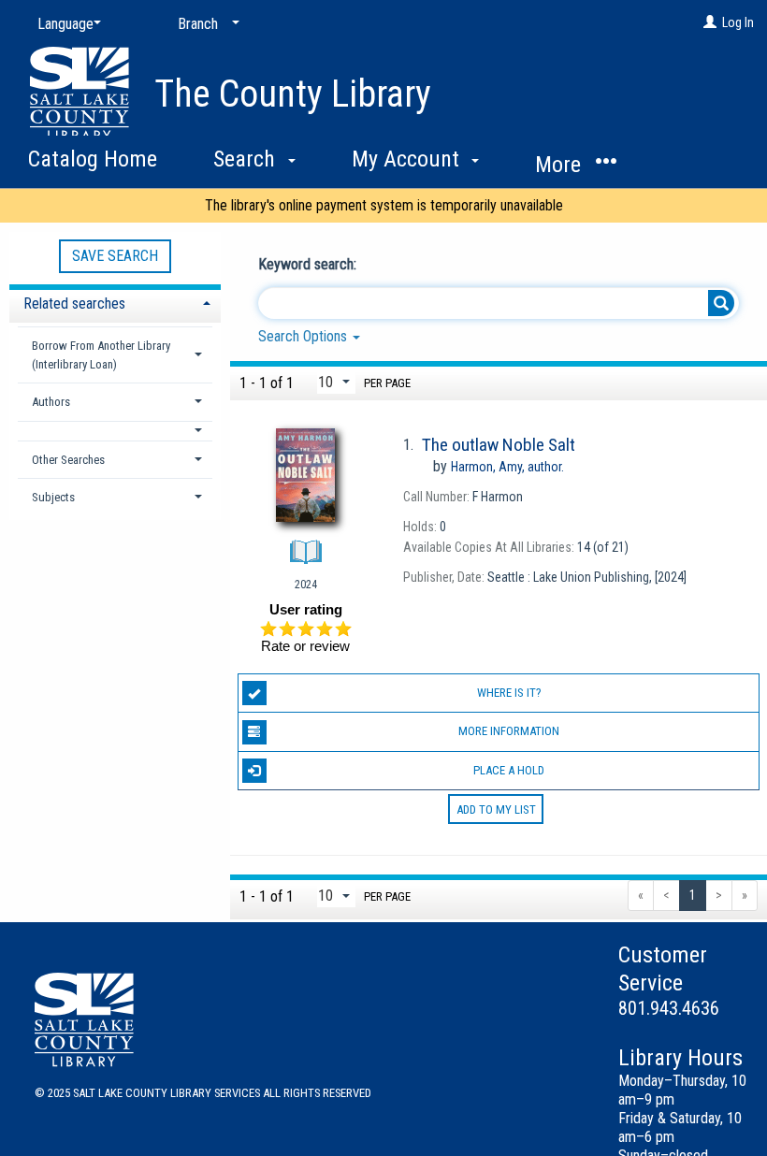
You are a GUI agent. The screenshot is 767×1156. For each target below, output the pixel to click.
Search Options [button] (304, 336)
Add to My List (496, 809)
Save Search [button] (115, 256)
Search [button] (247, 159)
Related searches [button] (74, 303)
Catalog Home (92, 159)
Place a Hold (508, 770)
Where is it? (509, 693)
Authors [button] (51, 402)
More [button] (560, 165)
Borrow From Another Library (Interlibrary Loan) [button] (101, 355)
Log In (738, 22)
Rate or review (305, 646)
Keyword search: (309, 264)
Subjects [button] (53, 497)
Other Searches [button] (68, 460)
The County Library (292, 94)
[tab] (115, 302)
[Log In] (709, 22)
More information (508, 731)
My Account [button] (408, 159)
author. (507, 466)
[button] (115, 431)
